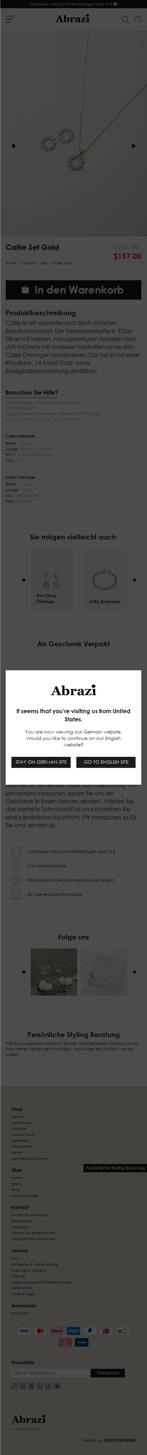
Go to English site (106, 762)
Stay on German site (41, 762)
